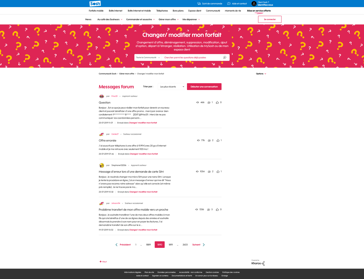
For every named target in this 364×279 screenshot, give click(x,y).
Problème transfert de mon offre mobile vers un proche (133, 209)
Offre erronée (107, 140)
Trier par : (148, 86)
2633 (185, 244)
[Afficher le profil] (102, 96)
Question (104, 102)
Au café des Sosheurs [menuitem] (108, 19)
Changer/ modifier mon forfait (143, 122)
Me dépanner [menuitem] (190, 19)
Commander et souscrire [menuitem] (139, 19)
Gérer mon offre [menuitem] (167, 19)
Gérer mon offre (126, 73)
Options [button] (259, 73)
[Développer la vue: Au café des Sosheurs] (121, 19)
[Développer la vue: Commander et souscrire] (154, 19)
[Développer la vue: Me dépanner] (199, 19)
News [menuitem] (88, 19)
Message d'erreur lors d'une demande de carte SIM (131, 171)
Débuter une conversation (204, 86)
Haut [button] (104, 261)
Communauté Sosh (107, 73)
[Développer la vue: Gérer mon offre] (177, 19)
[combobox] (195, 57)
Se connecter (270, 19)
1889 (148, 244)
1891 (171, 244)
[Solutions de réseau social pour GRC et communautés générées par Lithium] (258, 262)
